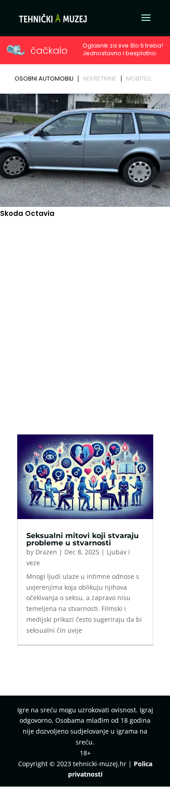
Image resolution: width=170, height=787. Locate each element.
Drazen (46, 552)
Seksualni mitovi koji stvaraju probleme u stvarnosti (82, 539)
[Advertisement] (85, 309)
